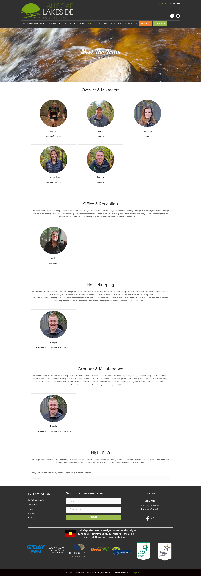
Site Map (31, 514)
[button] (93, 517)
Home (87, 58)
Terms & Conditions (36, 500)
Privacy (31, 509)
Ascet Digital (133, 573)
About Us (96, 58)
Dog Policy (32, 504)
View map (150, 501)
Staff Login (32, 518)
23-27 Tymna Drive (150, 506)
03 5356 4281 (173, 4)
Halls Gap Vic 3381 (150, 509)
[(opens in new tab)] (100, 549)
